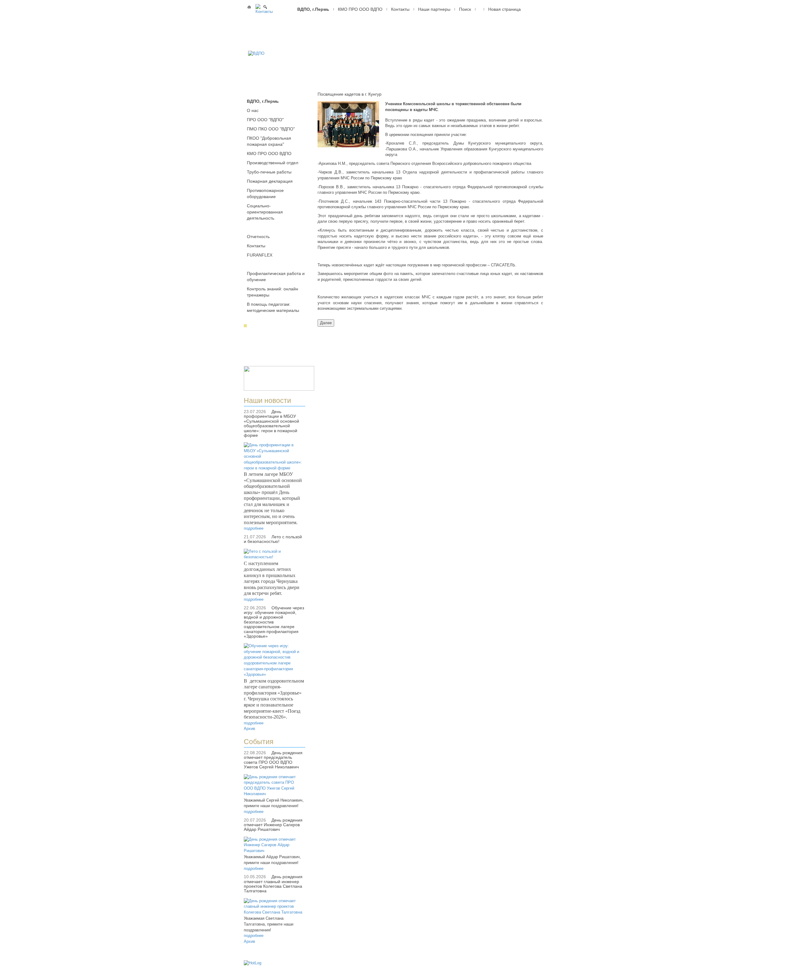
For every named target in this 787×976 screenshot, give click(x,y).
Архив (249, 728)
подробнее (253, 528)
